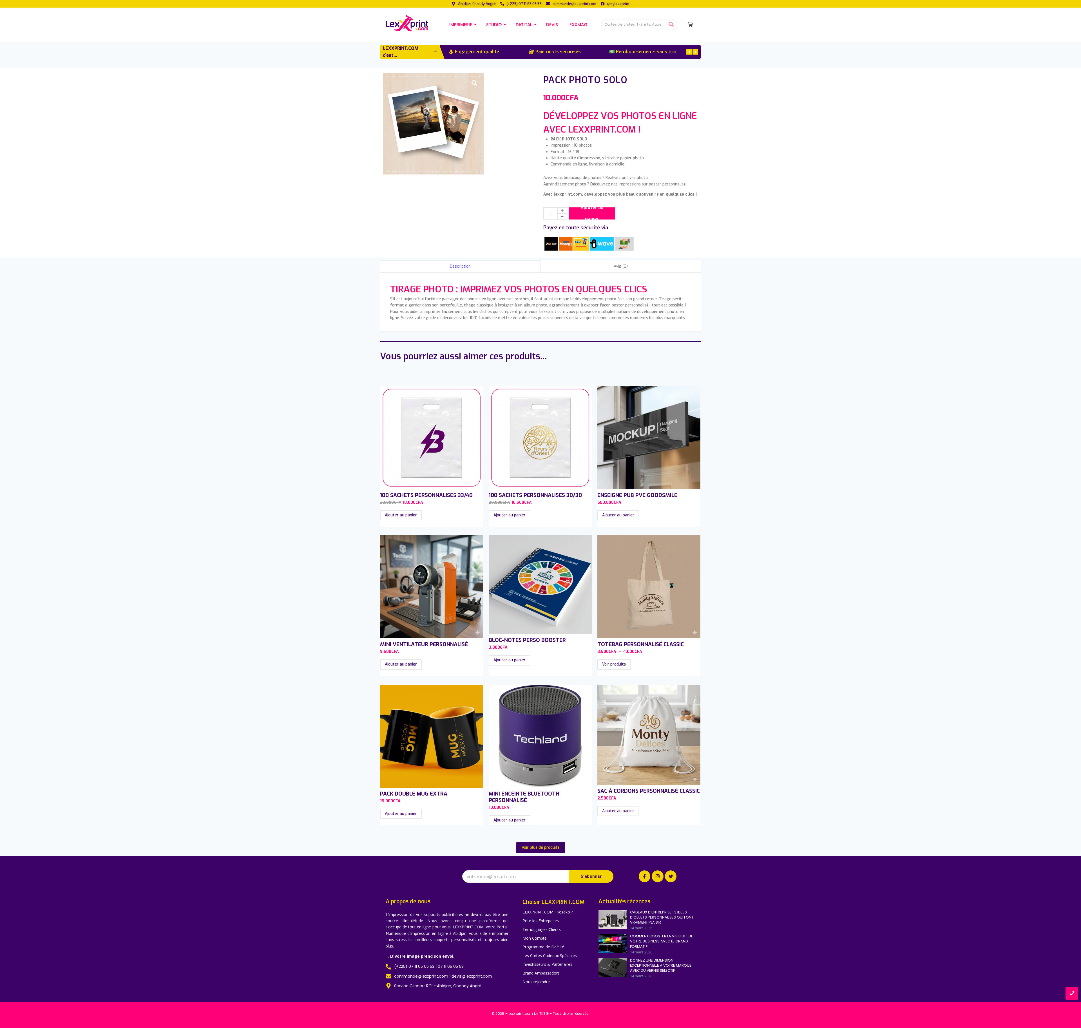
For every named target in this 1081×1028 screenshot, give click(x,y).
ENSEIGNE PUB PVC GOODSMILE (637, 495)
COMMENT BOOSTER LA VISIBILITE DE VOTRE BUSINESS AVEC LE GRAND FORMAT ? (661, 941)
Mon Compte (534, 938)
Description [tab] (460, 266)
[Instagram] (658, 876)
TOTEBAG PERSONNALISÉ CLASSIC (640, 644)
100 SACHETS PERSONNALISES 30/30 (535, 495)
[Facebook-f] (645, 876)
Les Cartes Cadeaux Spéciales (549, 955)
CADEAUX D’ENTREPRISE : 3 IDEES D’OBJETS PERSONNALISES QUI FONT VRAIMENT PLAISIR (661, 917)
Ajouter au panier (592, 213)
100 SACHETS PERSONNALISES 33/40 (426, 495)
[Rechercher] (671, 25)
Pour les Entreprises (540, 920)
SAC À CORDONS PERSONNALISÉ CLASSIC (648, 791)
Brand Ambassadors (541, 973)
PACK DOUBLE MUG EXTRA (413, 793)
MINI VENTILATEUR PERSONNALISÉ (424, 644)
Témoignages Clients (541, 929)
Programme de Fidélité (543, 946)
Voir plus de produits (541, 847)
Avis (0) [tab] (621, 266)
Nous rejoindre (536, 981)
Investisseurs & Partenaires (547, 964)
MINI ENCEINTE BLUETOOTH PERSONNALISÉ (524, 796)
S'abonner (591, 876)
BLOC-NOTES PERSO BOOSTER (527, 640)
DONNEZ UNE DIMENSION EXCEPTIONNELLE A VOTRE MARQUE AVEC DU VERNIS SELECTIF (660, 965)
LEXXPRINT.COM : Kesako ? (547, 912)
